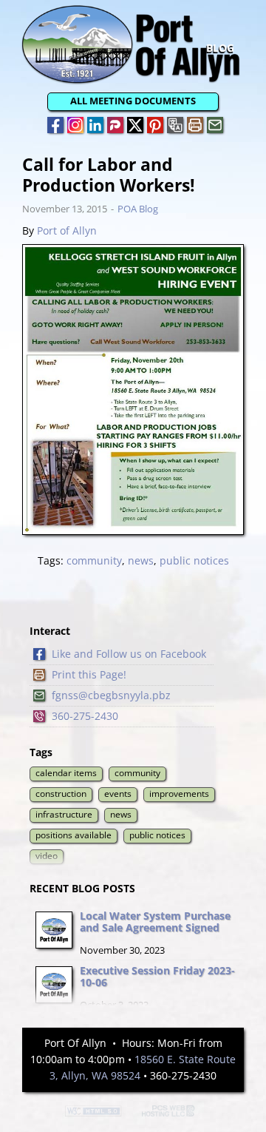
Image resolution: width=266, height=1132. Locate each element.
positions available (73, 835)
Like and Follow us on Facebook (129, 654)
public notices (194, 560)
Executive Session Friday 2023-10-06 (157, 976)
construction (60, 793)
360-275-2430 (85, 716)
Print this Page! (89, 674)
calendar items (66, 773)
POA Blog (137, 208)
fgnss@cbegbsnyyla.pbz (111, 695)
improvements (179, 793)
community (94, 560)
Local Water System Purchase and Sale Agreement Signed (155, 922)
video (46, 855)
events (118, 793)
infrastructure (63, 814)
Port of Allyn (67, 230)
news (141, 560)
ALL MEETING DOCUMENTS (133, 100)
